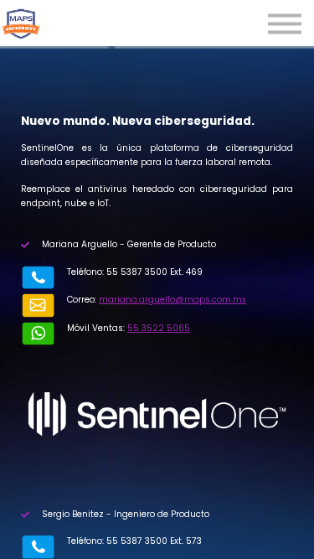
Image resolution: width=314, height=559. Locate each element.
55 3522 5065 (158, 328)
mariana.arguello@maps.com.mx (172, 299)
